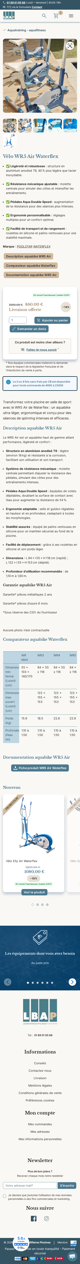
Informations (40, 1052)
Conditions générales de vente (40, 1093)
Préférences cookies (40, 1100)
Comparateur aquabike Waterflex (30, 265)
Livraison (40, 1078)
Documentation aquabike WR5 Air (31, 275)
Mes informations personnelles (40, 1139)
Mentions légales (40, 1085)
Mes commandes (40, 1124)
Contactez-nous (40, 1070)
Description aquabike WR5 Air (28, 256)
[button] (33, 905)
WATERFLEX (41, 246)
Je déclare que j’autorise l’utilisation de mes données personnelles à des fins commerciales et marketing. (40, 1197)
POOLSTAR (24, 246)
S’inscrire (67, 1185)
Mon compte (40, 1113)
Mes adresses (40, 1131)
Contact (37, 7)
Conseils (40, 1063)
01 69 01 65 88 (16, 2)
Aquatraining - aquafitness (26, 30)
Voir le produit (34, 892)
